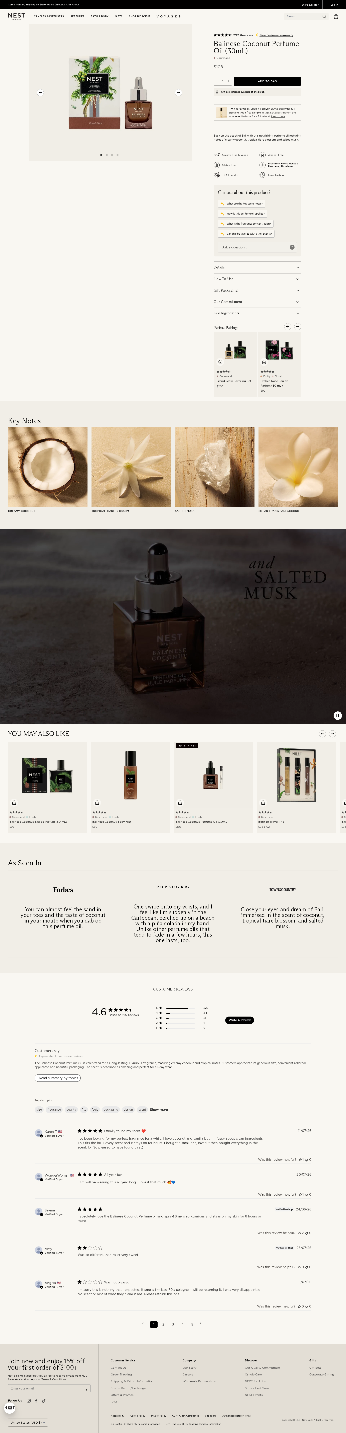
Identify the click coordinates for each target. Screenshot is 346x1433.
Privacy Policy (158, 1416)
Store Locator (310, 4)
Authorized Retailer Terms (236, 1416)
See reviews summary (276, 35)
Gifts (119, 16)
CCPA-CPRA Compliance (185, 1416)
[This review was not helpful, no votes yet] (306, 1160)
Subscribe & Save (257, 1388)
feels (95, 1109)
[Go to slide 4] (118, 154)
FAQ (114, 1402)
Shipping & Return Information (132, 1381)
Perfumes (77, 16)
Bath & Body (100, 16)
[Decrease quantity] (217, 81)
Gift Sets (315, 1367)
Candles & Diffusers (49, 16)
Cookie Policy (137, 1416)
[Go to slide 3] (112, 154)
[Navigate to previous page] (144, 1323)
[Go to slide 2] (107, 154)
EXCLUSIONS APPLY (67, 4)
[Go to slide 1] (101, 154)
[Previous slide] (40, 92)
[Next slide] (178, 92)
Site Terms (210, 1416)
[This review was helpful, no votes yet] (299, 1267)
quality (71, 1109)
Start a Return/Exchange (128, 1388)
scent (142, 1109)
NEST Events (254, 1395)
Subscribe (86, 1390)
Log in (334, 4)
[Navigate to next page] (202, 1323)
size (39, 1109)
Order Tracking (121, 1374)
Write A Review (240, 1020)
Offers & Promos (122, 1395)
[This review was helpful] (299, 1233)
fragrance (54, 1109)
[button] (324, 17)
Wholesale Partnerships (199, 1381)
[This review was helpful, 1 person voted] (300, 1160)
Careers (188, 1374)
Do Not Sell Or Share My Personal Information (135, 1424)
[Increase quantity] (228, 81)
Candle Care (253, 1374)
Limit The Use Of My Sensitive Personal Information (193, 1424)
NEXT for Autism (256, 1381)
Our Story (189, 1367)
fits (84, 1109)
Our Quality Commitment (262, 1367)
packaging (111, 1109)
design (128, 1109)
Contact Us (118, 1367)
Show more (159, 1110)
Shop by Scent (139, 16)
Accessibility (117, 1416)
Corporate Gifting (321, 1374)
